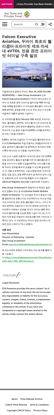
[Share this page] (50, 24)
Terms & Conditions (39, 404)
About (15, 399)
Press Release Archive (31, 399)
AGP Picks (7, 4)
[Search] (36, 24)
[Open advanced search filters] (43, 24)
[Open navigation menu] (4, 24)
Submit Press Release (16, 404)
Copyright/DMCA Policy (19, 410)
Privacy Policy (40, 410)
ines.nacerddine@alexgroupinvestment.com (31, 244)
